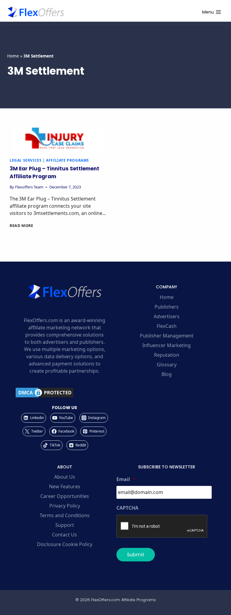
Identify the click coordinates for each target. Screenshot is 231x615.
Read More (21, 225)
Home (13, 56)
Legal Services (26, 160)
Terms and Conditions (65, 515)
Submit (135, 554)
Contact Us (64, 534)
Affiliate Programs (67, 160)
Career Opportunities (64, 496)
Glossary (167, 364)
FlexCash (167, 326)
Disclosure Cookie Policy (64, 544)
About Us (64, 477)
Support (64, 525)
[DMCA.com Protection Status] (64, 393)
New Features (64, 486)
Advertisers (167, 316)
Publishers (167, 306)
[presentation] (58, 140)
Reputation (166, 355)
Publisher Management (166, 335)
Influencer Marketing (166, 345)
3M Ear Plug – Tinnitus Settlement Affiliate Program (54, 172)
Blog (167, 374)
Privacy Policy (64, 505)
